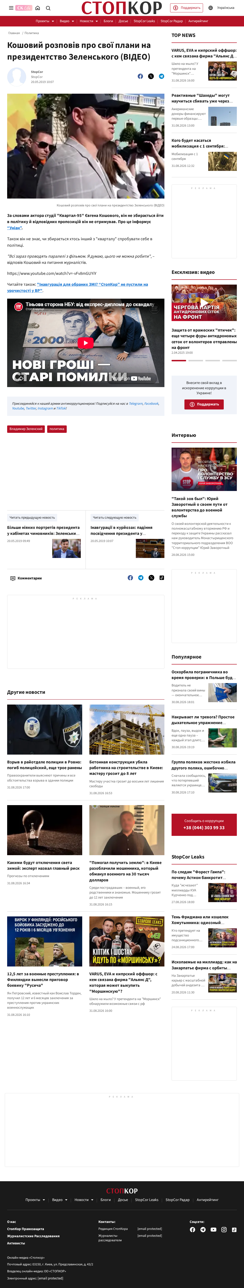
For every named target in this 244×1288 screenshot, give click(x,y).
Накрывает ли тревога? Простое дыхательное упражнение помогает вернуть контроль (203, 723)
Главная (14, 33)
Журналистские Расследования (33, 1236)
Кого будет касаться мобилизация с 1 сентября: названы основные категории (201, 146)
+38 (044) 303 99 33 (204, 828)
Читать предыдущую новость (32, 517)
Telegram (135, 403)
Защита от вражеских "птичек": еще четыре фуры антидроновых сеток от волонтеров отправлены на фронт (204, 339)
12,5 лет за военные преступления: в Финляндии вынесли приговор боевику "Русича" (43, 980)
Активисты (16, 1243)
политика (57, 428)
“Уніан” (14, 228)
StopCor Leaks (144, 21)
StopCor (37, 72)
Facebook (151, 403)
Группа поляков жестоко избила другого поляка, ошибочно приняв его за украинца (203, 768)
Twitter (30, 408)
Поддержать (190, 7)
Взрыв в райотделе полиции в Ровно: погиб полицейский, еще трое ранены (44, 765)
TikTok (61, 408)
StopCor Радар (172, 21)
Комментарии (30, 578)
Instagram (45, 408)
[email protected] (50, 1278)
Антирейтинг (198, 21)
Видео (64, 21)
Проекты (42, 21)
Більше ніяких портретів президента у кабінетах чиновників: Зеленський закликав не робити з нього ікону (43, 533)
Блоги (108, 21)
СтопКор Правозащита (25, 1229)
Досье (123, 21)
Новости (86, 21)
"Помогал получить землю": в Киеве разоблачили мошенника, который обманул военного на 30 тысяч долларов (125, 871)
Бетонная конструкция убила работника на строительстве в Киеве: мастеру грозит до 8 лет (126, 768)
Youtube (18, 408)
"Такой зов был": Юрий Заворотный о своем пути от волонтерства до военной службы (200, 507)
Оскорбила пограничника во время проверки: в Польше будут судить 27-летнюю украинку (204, 678)
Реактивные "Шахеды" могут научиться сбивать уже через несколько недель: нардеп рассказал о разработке (201, 104)
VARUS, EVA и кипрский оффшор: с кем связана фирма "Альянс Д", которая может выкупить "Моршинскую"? (123, 982)
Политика (32, 33)
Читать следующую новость (114, 517)
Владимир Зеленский (26, 428)
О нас (11, 1222)
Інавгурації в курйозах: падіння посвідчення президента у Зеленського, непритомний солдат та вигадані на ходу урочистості (127, 536)
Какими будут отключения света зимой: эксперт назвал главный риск (43, 865)
